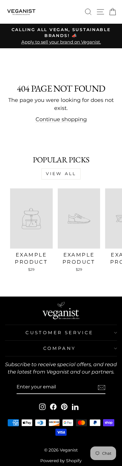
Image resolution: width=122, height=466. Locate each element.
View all (61, 173)
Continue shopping (61, 119)
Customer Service (59, 332)
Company (59, 348)
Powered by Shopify (61, 460)
